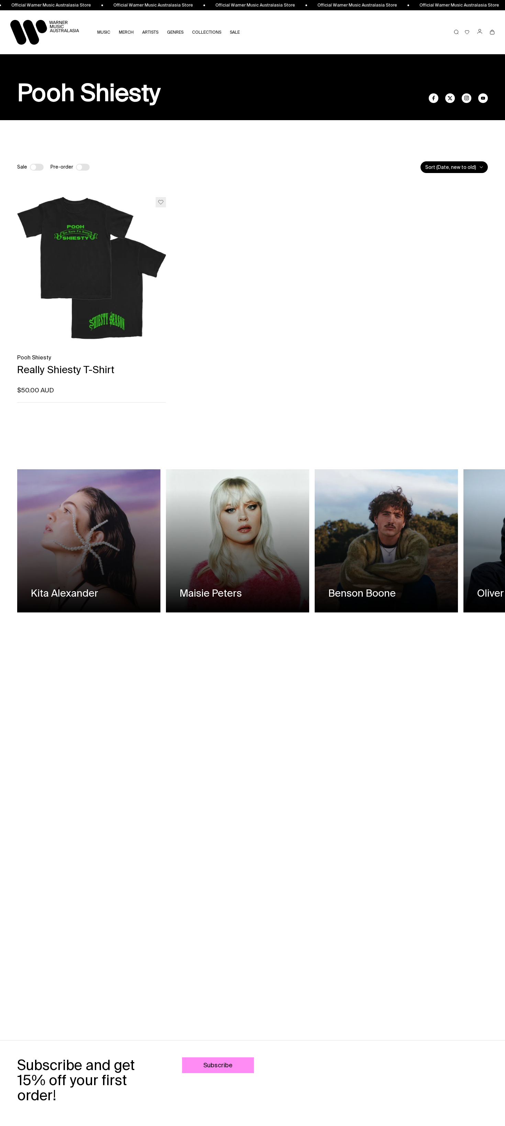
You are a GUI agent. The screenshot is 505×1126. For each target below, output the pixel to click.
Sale (22, 167)
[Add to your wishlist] (161, 202)
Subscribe (218, 1065)
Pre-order (61, 167)
